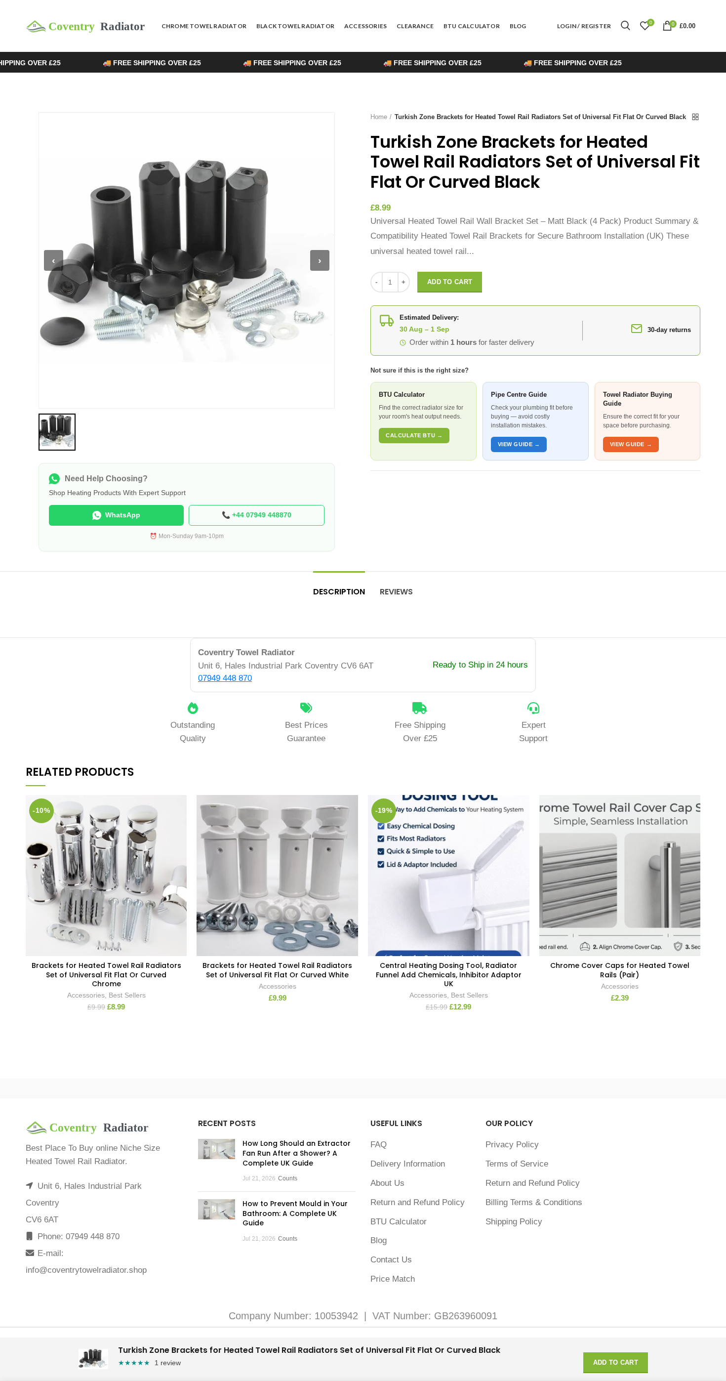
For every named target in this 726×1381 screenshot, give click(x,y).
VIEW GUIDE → (519, 444)
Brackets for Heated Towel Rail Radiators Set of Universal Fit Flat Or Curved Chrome (106, 974)
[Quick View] (179, 855)
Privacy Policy (512, 1144)
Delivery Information (407, 1164)
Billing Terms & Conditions (533, 1202)
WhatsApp (122, 515)
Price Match (392, 1279)
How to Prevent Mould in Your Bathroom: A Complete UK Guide (295, 1213)
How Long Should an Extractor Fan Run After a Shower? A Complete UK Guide (296, 1153)
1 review (168, 1363)
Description (339, 591)
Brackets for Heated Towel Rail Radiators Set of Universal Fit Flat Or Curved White (277, 970)
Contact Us (391, 1259)
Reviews (396, 591)
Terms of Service (516, 1164)
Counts (287, 1178)
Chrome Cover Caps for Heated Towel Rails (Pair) (619, 970)
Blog (378, 1240)
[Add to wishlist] (179, 811)
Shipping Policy (513, 1221)
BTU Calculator (398, 1221)
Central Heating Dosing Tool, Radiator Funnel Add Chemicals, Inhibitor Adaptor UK (449, 974)
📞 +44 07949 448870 (256, 515)
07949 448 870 (225, 678)
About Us (387, 1183)
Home (378, 117)
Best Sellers (127, 995)
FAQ (378, 1144)
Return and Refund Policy (417, 1202)
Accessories (86, 995)
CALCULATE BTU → (414, 435)
